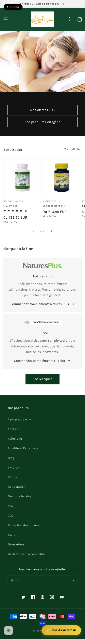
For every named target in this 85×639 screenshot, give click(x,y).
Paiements (15, 438)
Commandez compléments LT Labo (39, 360)
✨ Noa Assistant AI (61, 630)
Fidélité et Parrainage (23, 448)
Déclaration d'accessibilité (26, 554)
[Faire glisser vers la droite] (51, 231)
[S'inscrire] (72, 580)
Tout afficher (73, 149)
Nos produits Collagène (42, 122)
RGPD (12, 535)
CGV (10, 506)
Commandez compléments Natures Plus (39, 304)
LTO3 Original (10, 205)
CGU (11, 515)
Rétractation (16, 486)
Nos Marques (42, 379)
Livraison (14, 467)
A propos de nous (20, 419)
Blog (11, 458)
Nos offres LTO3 (42, 110)
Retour (12, 477)
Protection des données (24, 525)
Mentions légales (19, 496)
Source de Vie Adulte (54, 205)
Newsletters (16, 544)
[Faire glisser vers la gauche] (33, 231)
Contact (13, 429)
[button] (5, 19)
